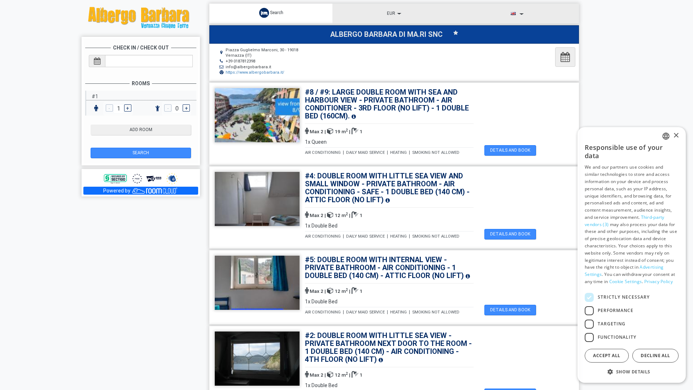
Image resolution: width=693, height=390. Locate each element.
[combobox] (666, 136)
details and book (510, 150)
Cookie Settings (625, 281)
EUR (391, 13)
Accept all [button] (606, 355)
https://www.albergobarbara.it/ (255, 72)
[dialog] (632, 255)
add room (141, 129)
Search (140, 152)
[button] (632, 371)
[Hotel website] (141, 18)
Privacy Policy (658, 281)
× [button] (676, 135)
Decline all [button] (655, 355)
